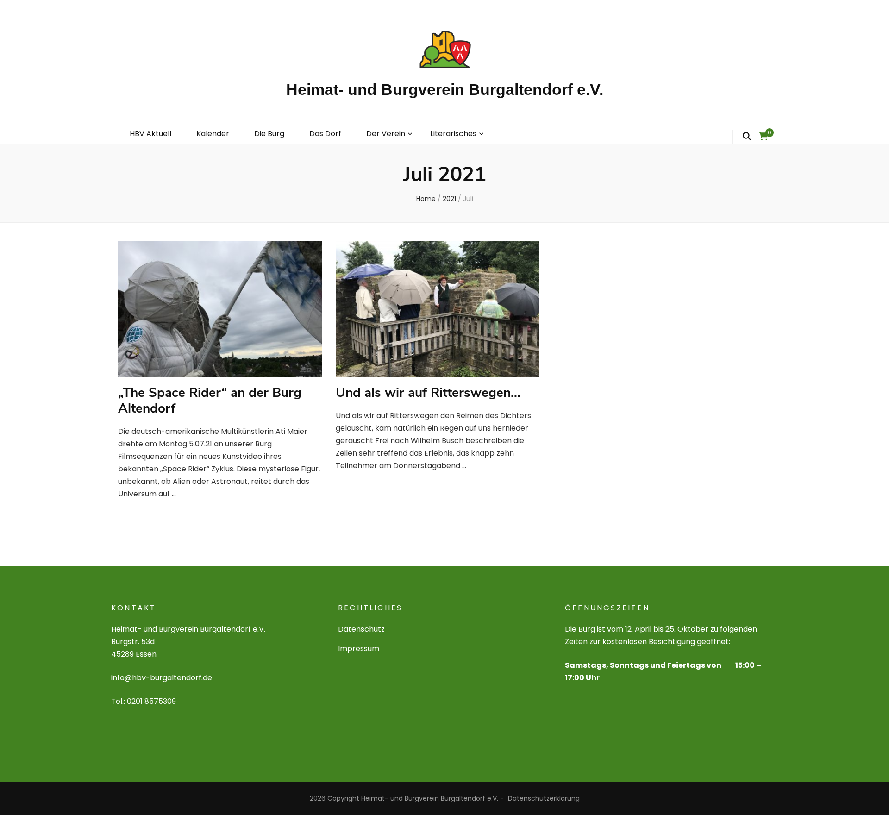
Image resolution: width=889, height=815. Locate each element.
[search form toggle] (747, 137)
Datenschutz (361, 629)
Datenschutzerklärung (544, 798)
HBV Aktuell (150, 133)
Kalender (212, 133)
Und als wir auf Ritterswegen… (428, 392)
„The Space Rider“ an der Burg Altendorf (209, 400)
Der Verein (385, 133)
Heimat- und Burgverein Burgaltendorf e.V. (444, 89)
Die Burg (269, 133)
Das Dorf (325, 133)
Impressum (358, 648)
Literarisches (453, 133)
